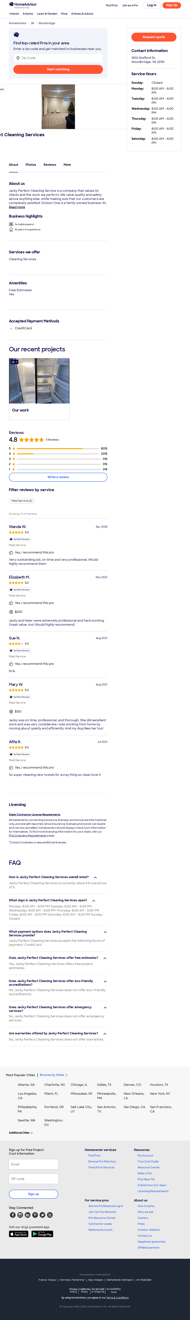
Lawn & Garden (47, 13)
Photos (31, 165)
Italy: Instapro (95, 1279)
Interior (14, 13)
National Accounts (100, 1229)
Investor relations (149, 1229)
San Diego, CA (134, 1107)
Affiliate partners (149, 1247)
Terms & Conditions (117, 1297)
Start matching (58, 69)
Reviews (50, 165)
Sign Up (172, 5)
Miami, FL (51, 1094)
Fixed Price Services (101, 1167)
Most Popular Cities (20, 1075)
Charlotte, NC (54, 1085)
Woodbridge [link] (46, 23)
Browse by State (52, 1075)
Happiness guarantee (152, 1241)
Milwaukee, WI (81, 1094)
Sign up (33, 1194)
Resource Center (149, 1167)
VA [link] (32, 23)
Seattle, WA (26, 1120)
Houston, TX (159, 1085)
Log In (151, 5)
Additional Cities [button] (19, 1132)
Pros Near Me (146, 1179)
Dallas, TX (104, 1085)
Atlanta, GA (26, 1085)
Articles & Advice (82, 13)
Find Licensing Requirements (28, 835)
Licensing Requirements (153, 1191)
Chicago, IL (79, 1085)
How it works (146, 1206)
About (13, 165)
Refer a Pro (145, 1173)
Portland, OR (54, 1107)
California (84, 1290)
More (64, 13)
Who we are (145, 1212)
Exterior (28, 13)
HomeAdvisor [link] (18, 23)
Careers (143, 1218)
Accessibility (114, 1291)
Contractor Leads (100, 1224)
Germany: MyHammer (72, 1279)
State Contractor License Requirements (34, 814)
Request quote (154, 37)
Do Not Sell (98, 1290)
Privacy (73, 1290)
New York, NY (160, 1094)
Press (141, 1224)
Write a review (58, 477)
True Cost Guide (148, 1161)
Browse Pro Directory (102, 1161)
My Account (145, 1155)
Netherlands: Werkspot (120, 1279)
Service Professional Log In (106, 1206)
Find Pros (94, 1155)
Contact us (145, 1235)
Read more (17, 207)
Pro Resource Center (102, 1218)
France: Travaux (48, 1279)
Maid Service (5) (21, 500)
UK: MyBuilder (144, 1279)
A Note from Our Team (152, 1185)
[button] (39, 388)
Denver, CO (132, 1085)
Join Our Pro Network (102, 1212)
